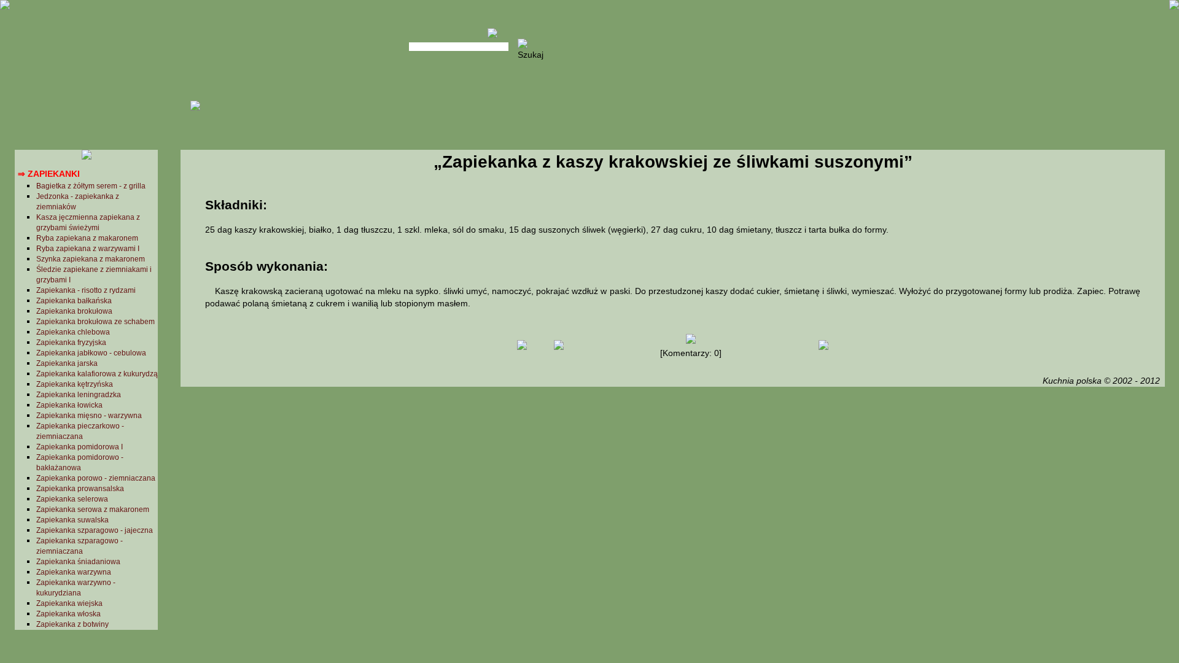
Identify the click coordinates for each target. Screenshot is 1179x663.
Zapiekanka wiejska (69, 603)
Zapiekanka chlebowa (73, 332)
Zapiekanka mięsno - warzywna (89, 415)
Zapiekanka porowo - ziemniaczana (95, 478)
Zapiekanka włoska (68, 614)
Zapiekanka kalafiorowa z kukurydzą (97, 374)
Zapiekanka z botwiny (72, 624)
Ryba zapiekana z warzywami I (87, 248)
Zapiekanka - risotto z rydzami (86, 290)
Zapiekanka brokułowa (74, 311)
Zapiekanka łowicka (69, 405)
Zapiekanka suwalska (72, 520)
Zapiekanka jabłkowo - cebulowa (91, 353)
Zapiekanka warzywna (73, 572)
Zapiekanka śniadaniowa (78, 561)
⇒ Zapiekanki (49, 174)
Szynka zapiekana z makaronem (90, 259)
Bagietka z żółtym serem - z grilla (91, 186)
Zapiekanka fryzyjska (71, 342)
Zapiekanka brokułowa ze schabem (95, 321)
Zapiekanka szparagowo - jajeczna (94, 530)
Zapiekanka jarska (67, 363)
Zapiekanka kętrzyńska (74, 384)
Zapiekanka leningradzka (78, 394)
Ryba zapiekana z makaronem (87, 238)
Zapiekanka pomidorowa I (79, 447)
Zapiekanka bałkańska (74, 301)
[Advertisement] (672, 487)
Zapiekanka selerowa (72, 499)
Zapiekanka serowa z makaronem (92, 509)
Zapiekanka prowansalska (80, 488)
